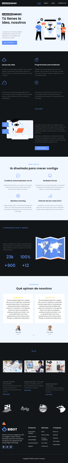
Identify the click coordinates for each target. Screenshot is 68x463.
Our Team (44, 443)
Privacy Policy (45, 435)
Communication (33, 443)
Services (55, 435)
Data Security (32, 436)
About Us (55, 431)
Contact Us (62, 3)
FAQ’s (43, 431)
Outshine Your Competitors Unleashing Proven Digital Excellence (33, 377)
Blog (53, 3)
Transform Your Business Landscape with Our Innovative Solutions (12, 377)
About (46, 3)
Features (55, 438)
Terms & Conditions (44, 439)
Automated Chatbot (31, 432)
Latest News (56, 444)
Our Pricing (56, 441)
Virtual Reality (32, 440)
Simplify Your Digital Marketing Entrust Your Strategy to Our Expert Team (54, 378)
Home (39, 3)
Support (30, 446)
